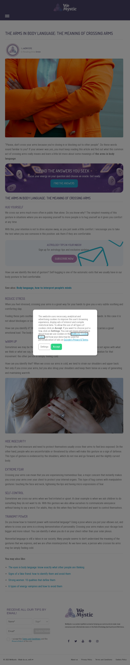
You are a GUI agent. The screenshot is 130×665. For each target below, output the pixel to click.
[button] (44, 347)
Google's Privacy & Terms (76, 339)
